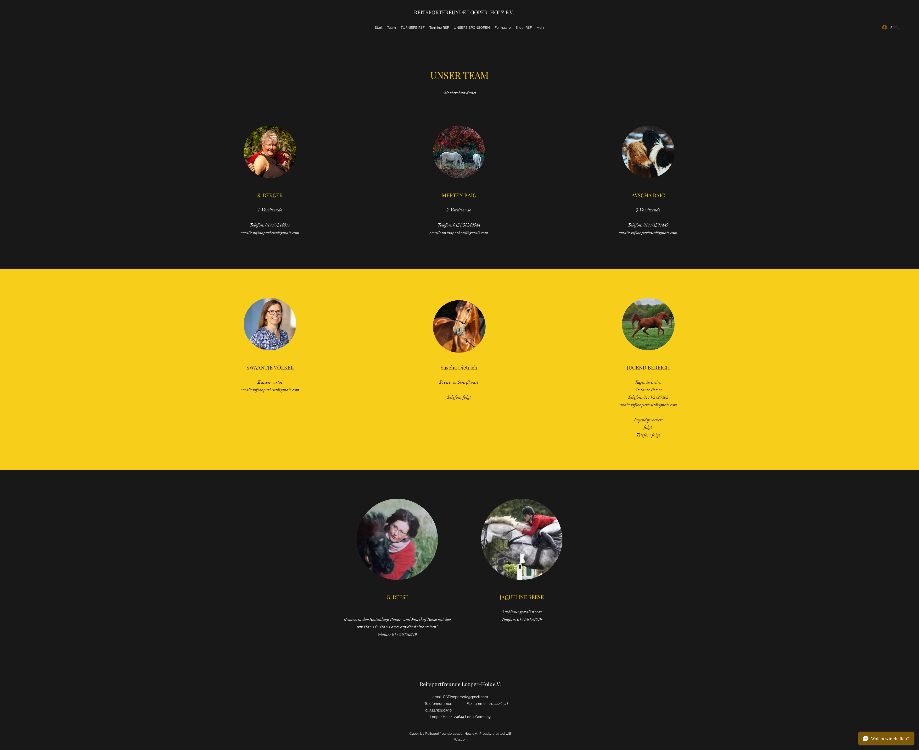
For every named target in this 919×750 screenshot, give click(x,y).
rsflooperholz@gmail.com (276, 232)
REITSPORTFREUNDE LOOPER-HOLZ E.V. (464, 12)
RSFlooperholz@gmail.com (465, 697)
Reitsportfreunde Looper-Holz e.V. (460, 684)
